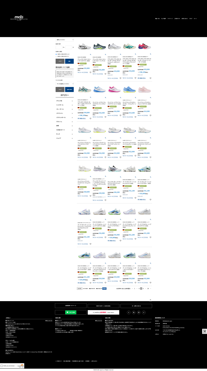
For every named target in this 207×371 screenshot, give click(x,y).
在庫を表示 (69, 89)
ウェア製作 (163, 18)
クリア (60, 61)
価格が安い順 (92, 288)
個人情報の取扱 (67, 361)
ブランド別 (59, 101)
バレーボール (60, 109)
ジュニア (58, 138)
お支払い (8, 318)
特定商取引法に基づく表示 (78, 361)
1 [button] (134, 288)
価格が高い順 (99, 288)
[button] (132, 288)
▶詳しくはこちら (48, 320)
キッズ (58, 134)
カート (195, 18)
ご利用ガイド (177, 18)
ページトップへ (150, 300)
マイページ (170, 18)
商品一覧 (157, 18)
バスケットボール (61, 117)
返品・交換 (107, 318)
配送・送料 (58, 318)
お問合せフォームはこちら (168, 334)
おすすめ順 (85, 288)
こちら (122, 327)
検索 (69, 61)
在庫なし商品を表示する (63, 56)
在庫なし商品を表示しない (63, 54)
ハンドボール (59, 105)
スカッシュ (59, 121)
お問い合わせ (185, 18)
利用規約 (88, 361)
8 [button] (143, 288)
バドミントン (59, 113)
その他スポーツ (60, 130)
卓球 (57, 126)
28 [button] (148, 288)
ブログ (190, 18)
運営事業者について (160, 318)
